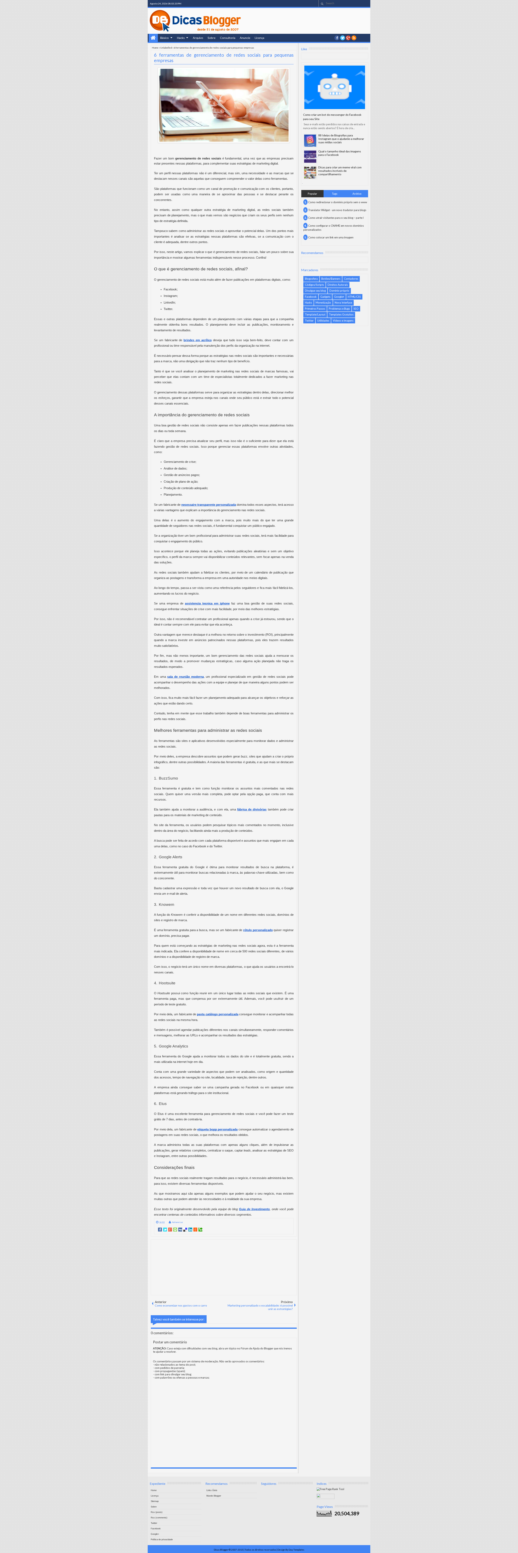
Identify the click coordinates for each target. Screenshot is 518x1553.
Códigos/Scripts (314, 284)
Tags (334, 193)
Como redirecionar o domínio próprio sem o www (337, 202)
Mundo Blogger (213, 1496)
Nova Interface (343, 302)
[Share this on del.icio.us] (185, 1230)
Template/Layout (315, 314)
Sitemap (155, 1501)
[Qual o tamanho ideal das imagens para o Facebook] (310, 157)
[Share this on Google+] (170, 1230)
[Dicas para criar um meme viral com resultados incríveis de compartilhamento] (310, 173)
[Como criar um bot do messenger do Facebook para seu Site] (334, 87)
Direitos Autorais (338, 284)
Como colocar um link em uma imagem (330, 237)
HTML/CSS (354, 296)
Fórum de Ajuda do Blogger (257, 1348)
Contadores (351, 278)
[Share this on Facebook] (160, 1230)
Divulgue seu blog (315, 290)
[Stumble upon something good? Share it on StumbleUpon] (175, 1230)
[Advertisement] (223, 1267)
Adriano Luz (177, 1222)
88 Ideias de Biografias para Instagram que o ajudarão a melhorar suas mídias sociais (341, 139)
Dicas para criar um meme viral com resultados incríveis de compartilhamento (340, 171)
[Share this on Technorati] (200, 1230)
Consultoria (227, 37)
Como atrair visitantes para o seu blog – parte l (336, 217)
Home (153, 38)
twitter (342, 37)
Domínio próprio (339, 290)
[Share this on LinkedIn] (190, 1230)
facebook (336, 37)
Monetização (323, 302)
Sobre (211, 37)
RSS (353, 37)
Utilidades (323, 320)
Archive (356, 193)
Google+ (348, 37)
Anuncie (245, 37)
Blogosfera (311, 278)
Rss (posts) (156, 1512)
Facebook (311, 296)
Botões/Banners (330, 278)
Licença (259, 37)
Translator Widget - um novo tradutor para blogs (337, 210)
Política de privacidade (162, 1539)
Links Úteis (211, 1490)
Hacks (181, 37)
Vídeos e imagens (343, 320)
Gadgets (325, 296)
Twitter (309, 320)
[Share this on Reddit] (195, 1230)
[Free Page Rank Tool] (330, 1489)
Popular (312, 193)
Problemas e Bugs (339, 308)
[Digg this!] (180, 1230)
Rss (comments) (159, 1517)
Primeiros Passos (315, 308)
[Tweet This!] (165, 1230)
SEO (356, 308)
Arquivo (198, 37)
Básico (164, 37)
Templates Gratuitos (341, 314)
